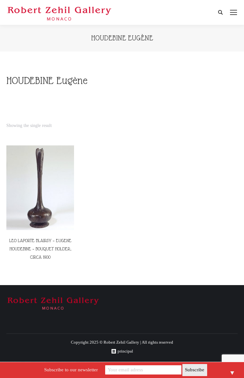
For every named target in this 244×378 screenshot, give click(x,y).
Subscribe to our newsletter (71, 369)
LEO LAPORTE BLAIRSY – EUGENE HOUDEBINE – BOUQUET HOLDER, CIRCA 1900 (40, 249)
